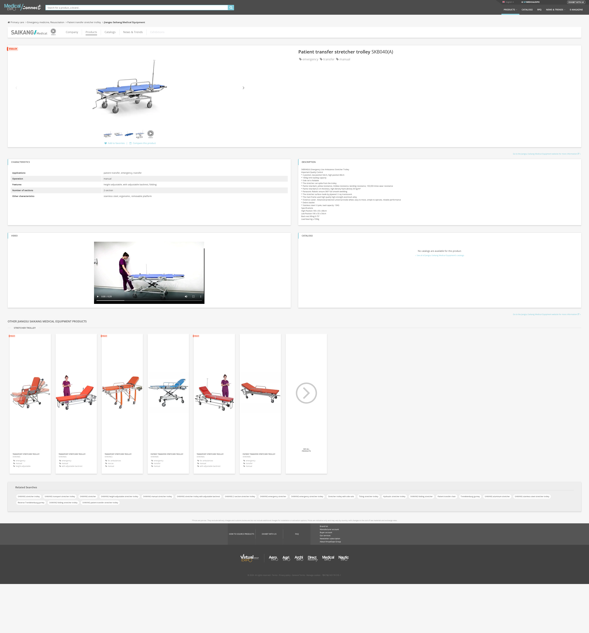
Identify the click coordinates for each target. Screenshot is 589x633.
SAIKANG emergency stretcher (273, 496)
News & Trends (554, 9)
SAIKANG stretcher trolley (29, 496)
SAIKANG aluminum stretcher (497, 496)
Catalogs (527, 9)
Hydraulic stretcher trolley (394, 496)
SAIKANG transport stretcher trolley (60, 496)
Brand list (324, 526)
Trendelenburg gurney (470, 496)
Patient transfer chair (447, 496)
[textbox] (136, 7)
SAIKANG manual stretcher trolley (157, 496)
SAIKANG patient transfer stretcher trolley (100, 502)
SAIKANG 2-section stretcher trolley (240, 496)
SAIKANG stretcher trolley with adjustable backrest (198, 496)
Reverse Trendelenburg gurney (31, 502)
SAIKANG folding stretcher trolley (63, 502)
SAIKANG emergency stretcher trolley (307, 496)
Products (509, 9)
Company (72, 32)
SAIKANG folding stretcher (421, 496)
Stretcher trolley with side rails (341, 496)
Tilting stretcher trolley (368, 496)
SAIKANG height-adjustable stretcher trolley (119, 496)
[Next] (243, 87)
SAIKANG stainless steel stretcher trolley (532, 496)
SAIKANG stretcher (88, 496)
